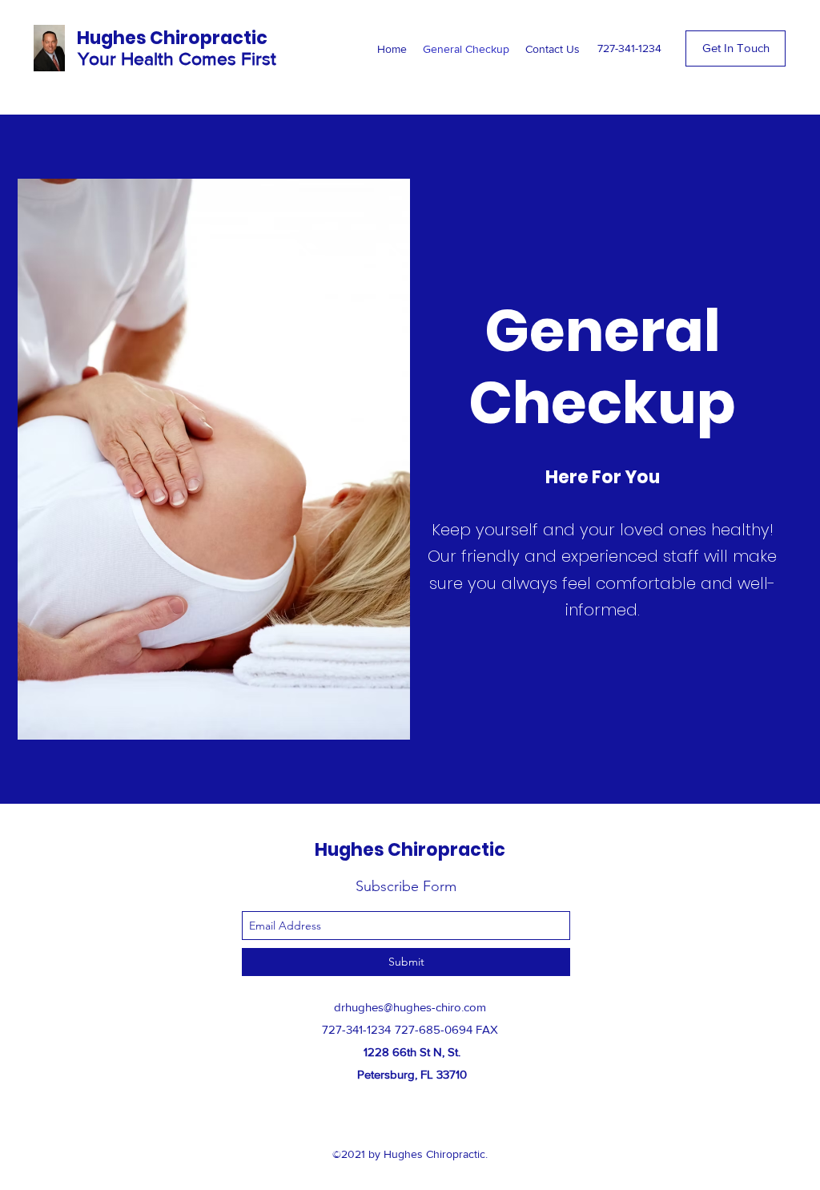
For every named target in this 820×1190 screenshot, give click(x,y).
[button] (735, 48)
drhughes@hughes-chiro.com (410, 1007)
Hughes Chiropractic (172, 38)
